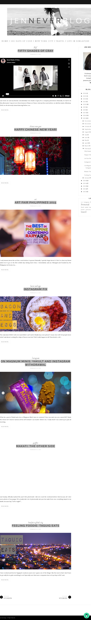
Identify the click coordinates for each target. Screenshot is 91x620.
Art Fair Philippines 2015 (35, 202)
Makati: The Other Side (35, 446)
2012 (84, 186)
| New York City (43, 41)
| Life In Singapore (77, 41)
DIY (82, 202)
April (86, 143)
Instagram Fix (35, 289)
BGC (35, 48)
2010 (84, 191)
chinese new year (35, 126)
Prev (3, 393)
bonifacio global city (35, 522)
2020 (84, 104)
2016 (84, 115)
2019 (84, 107)
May (86, 140)
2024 (84, 93)
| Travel (59, 41)
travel (83, 212)
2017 (84, 112)
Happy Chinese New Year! (35, 129)
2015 (84, 118)
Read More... (5, 110)
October (87, 126)
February (87, 148)
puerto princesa (86, 209)
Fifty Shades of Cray (35, 50)
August (87, 132)
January (87, 178)
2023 (84, 96)
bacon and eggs (35, 286)
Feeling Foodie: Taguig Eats (35, 525)
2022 (84, 99)
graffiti (35, 443)
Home (5, 41)
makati (86, 207)
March (87, 146)
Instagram (35, 358)
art (35, 199)
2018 (84, 110)
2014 (84, 180)
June (86, 137)
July (86, 135)
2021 (84, 101)
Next (68, 393)
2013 (84, 183)
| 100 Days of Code (21, 41)
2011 (84, 189)
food (82, 207)
